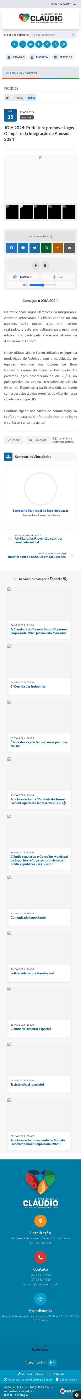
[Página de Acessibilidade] (63, 44)
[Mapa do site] (55, 44)
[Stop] (45, 265)
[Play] (36, 265)
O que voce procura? (16, 35)
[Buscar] (73, 34)
